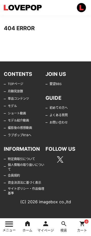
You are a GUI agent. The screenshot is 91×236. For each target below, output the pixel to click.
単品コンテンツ (18, 98)
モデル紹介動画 (18, 120)
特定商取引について (21, 159)
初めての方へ (59, 108)
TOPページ (15, 84)
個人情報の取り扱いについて (26, 167)
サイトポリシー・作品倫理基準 (26, 191)
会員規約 (14, 175)
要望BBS (56, 84)
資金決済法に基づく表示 (24, 182)
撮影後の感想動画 (20, 128)
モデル (12, 106)
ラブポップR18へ (19, 135)
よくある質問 (59, 115)
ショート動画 (17, 113)
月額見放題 (15, 91)
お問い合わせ (59, 122)
